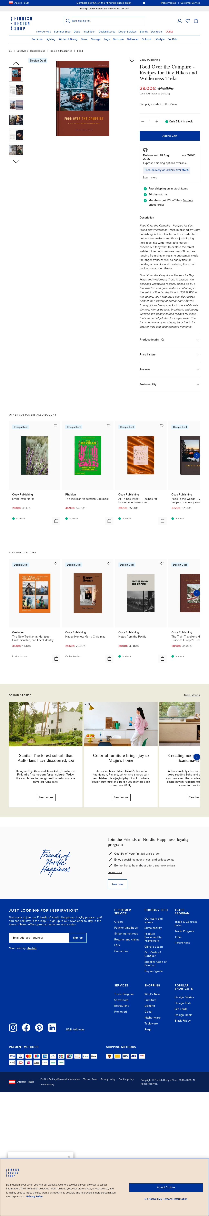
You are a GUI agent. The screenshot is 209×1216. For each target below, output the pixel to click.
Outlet (169, 31)
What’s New (152, 994)
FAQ (117, 945)
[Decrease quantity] (143, 121)
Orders (119, 921)
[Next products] (196, 455)
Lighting (50, 39)
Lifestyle (160, 39)
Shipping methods (126, 933)
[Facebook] (26, 1027)
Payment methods (126, 927)
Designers (156, 31)
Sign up (78, 937)
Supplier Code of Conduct (156, 963)
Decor (84, 39)
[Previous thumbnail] (16, 63)
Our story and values (154, 920)
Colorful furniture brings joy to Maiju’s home (121, 757)
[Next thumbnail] (16, 161)
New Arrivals (43, 31)
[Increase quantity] (157, 121)
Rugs (107, 39)
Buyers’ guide (154, 971)
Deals (77, 31)
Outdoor (146, 39)
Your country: (18, 948)
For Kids (172, 39)
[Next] (196, 757)
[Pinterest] (39, 1027)
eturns (163, 194)
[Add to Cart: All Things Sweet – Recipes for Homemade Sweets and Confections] (162, 521)
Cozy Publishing (150, 60)
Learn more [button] (150, 177)
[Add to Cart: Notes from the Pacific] (162, 659)
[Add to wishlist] (132, 60)
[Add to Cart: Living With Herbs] (56, 521)
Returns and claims (126, 939)
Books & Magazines (61, 50)
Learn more (115, 872)
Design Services (127, 31)
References (182, 943)
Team (178, 937)
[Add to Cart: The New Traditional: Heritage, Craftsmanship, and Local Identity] (56, 659)
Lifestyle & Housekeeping (31, 50)
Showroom (121, 1000)
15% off (96, 2)
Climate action (154, 946)
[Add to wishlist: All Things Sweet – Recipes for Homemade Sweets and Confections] (161, 425)
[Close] (68, 1156)
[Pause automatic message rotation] (143, 3)
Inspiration (89, 31)
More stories (192, 695)
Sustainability (153, 928)
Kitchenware (153, 1017)
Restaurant (121, 1006)
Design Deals (183, 1015)
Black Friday (183, 1020)
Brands (144, 31)
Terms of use (90, 1079)
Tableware (151, 1023)
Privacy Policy (34, 1196)
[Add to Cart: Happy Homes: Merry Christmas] (109, 659)
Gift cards (181, 1009)
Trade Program (184, 931)
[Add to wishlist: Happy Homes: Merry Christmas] (108, 563)
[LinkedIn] (52, 1027)
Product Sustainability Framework (153, 937)
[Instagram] (13, 1027)
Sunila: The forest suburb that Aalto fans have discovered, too (46, 757)
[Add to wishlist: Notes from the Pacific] (161, 563)
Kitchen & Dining (68, 39)
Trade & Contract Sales (186, 923)
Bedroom (118, 39)
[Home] (10, 50)
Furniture (37, 39)
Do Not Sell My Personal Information (60, 1079)
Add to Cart (169, 136)
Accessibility (47, 1084)
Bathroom (132, 39)
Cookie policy (126, 1079)
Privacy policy (108, 1079)
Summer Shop (62, 31)
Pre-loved (120, 1011)
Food (80, 50)
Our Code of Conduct (153, 954)
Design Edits (183, 1003)
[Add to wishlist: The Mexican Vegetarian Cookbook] (108, 425)
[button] (180, 20)
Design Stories (107, 31)
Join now (117, 884)
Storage (95, 39)
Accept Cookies (166, 1187)
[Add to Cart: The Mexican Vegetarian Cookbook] (109, 521)
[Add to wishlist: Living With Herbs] (55, 425)
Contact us (121, 951)
